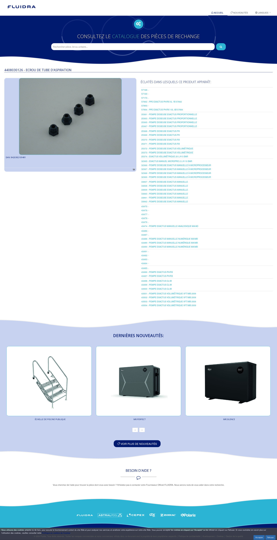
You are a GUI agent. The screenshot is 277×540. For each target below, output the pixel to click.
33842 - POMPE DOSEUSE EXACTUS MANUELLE (164, 201)
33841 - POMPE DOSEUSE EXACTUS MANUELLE (164, 197)
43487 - (144, 234)
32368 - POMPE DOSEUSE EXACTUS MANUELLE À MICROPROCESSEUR (176, 173)
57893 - (144, 105)
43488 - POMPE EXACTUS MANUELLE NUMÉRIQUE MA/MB (169, 238)
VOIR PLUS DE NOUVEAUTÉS (138, 444)
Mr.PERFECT (139, 419)
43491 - (144, 251)
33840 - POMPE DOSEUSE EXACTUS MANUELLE (164, 193)
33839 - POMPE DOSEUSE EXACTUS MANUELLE (164, 189)
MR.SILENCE (229, 419)
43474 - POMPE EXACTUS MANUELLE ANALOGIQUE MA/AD (169, 226)
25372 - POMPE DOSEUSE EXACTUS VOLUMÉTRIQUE (167, 148)
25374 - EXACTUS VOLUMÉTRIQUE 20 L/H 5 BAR (164, 156)
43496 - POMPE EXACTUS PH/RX (157, 272)
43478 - (144, 218)
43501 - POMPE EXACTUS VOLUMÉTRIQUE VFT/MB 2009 (168, 293)
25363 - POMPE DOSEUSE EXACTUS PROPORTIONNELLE (169, 118)
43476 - (144, 210)
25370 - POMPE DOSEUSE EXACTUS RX (160, 139)
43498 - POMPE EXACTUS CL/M (156, 280)
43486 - (144, 230)
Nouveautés (240, 12)
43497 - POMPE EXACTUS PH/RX (157, 275)
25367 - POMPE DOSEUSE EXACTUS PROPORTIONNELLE (169, 126)
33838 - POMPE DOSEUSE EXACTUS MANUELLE (164, 185)
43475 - (144, 206)
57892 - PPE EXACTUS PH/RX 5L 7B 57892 (161, 101)
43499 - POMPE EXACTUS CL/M (156, 284)
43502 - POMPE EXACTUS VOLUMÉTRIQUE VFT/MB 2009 (168, 297)
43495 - (144, 268)
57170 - (144, 97)
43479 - (144, 222)
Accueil (218, 12)
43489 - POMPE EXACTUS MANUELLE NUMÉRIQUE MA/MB (169, 242)
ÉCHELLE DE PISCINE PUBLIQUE (50, 419)
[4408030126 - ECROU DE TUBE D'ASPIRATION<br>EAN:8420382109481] (70, 116)
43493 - (144, 259)
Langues (262, 12)
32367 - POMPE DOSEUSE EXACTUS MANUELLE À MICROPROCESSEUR (176, 169)
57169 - (144, 93)
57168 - (144, 89)
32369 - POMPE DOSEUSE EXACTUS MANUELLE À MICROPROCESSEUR (176, 177)
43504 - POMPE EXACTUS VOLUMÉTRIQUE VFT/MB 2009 (168, 305)
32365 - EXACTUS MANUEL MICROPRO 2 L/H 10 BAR (166, 161)
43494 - (144, 263)
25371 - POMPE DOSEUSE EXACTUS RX (160, 143)
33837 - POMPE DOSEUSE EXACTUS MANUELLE (164, 181)
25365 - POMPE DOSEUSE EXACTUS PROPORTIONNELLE (169, 122)
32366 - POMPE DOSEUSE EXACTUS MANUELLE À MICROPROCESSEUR (176, 165)
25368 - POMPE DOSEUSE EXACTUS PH (160, 131)
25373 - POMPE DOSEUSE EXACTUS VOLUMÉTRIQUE (167, 152)
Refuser (270, 537)
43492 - (144, 255)
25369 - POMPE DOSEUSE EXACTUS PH (160, 134)
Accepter (259, 537)
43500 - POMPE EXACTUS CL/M (156, 288)
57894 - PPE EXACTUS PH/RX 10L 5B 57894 (162, 109)
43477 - (144, 214)
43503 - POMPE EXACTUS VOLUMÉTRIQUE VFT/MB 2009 (168, 301)
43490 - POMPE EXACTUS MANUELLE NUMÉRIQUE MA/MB (169, 246)
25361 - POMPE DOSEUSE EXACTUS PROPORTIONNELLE (169, 114)
